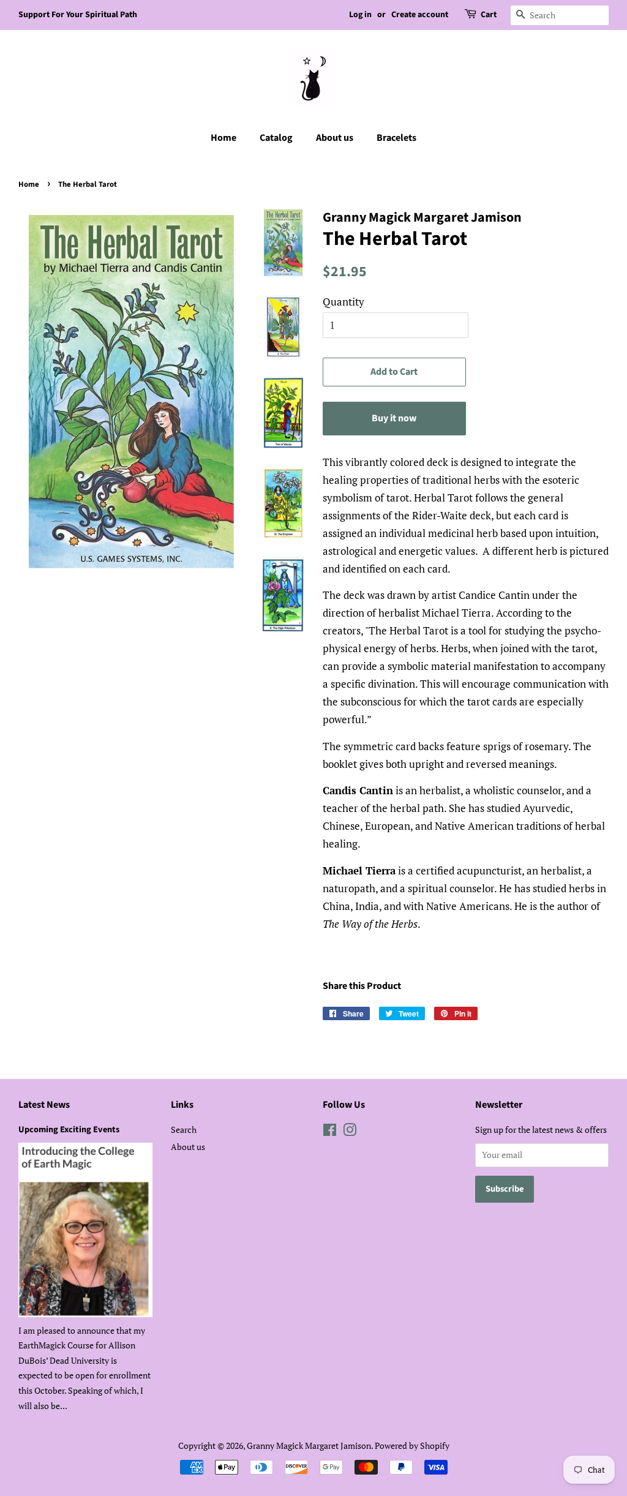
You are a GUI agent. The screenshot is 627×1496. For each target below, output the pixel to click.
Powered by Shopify (412, 1445)
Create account (419, 15)
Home (223, 138)
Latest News (44, 1104)
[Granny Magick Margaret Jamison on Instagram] (349, 1132)
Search (184, 1129)
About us (334, 138)
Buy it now (394, 418)
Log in (360, 15)
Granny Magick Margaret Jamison (309, 1445)
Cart (489, 15)
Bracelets (396, 138)
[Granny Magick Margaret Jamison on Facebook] (330, 1132)
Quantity (343, 302)
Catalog (276, 138)
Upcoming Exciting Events (68, 1129)
